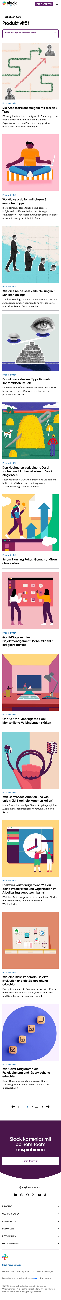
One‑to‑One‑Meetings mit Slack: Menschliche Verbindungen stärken (26, 720)
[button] (30, 32)
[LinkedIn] (15, 1195)
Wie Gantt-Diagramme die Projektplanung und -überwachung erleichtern (26, 1072)
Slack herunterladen (11, 1265)
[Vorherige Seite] (13, 1107)
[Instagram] (21, 1195)
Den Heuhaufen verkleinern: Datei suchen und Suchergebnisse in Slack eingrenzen (27, 471)
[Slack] (9, 4)
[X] (33, 1195)
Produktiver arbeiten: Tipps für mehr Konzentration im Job (26, 381)
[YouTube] (39, 1195)
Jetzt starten (44, 4)
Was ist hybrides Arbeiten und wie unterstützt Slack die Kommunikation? (28, 798)
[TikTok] (45, 1195)
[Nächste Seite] (48, 1107)
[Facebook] (27, 1195)
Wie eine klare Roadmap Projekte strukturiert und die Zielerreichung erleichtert (25, 980)
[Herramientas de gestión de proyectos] (30, 940)
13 (41, 1107)
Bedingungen (23, 1271)
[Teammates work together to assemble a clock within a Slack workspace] (30, 848)
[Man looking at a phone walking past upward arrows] (30, 522)
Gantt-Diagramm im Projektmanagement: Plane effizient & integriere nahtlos (28, 641)
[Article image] (30, 71)
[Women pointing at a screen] (30, 600)
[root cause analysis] (30, 1032)
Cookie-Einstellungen (43, 1271)
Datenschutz (8, 1271)
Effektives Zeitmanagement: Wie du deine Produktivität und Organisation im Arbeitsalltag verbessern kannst (29, 888)
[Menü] (57, 4)
